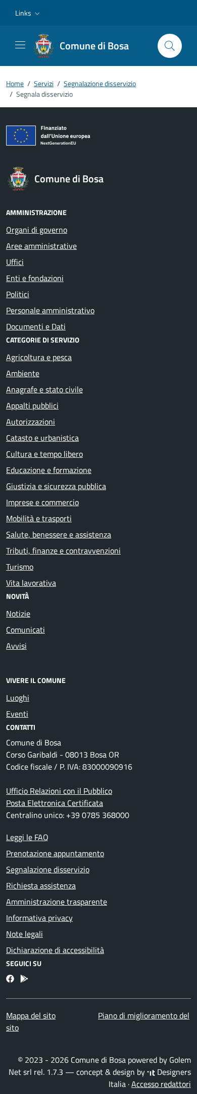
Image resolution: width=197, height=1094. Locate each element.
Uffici (15, 262)
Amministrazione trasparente (56, 902)
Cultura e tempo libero (44, 454)
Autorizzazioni (30, 422)
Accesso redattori (161, 1084)
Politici (17, 294)
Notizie (18, 613)
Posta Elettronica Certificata (54, 803)
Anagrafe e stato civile (44, 389)
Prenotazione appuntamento (55, 853)
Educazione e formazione (48, 470)
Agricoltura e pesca (39, 357)
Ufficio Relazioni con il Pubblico (59, 791)
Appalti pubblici (32, 405)
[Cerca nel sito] (170, 46)
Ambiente (22, 373)
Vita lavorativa (31, 583)
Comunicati (25, 630)
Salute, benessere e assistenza (58, 534)
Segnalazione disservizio (47, 869)
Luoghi (17, 698)
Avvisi (16, 646)
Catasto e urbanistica (42, 438)
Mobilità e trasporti (39, 518)
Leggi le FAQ (27, 837)
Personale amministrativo (50, 310)
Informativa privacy (39, 918)
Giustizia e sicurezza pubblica (56, 486)
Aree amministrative (41, 246)
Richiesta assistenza (41, 885)
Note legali (24, 934)
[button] (28, 13)
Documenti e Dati (36, 326)
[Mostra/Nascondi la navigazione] (20, 45)
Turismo (19, 567)
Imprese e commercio (42, 502)
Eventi (17, 714)
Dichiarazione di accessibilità (55, 950)
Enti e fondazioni (35, 278)
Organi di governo (36, 230)
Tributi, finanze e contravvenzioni (63, 550)
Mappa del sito (31, 1015)
